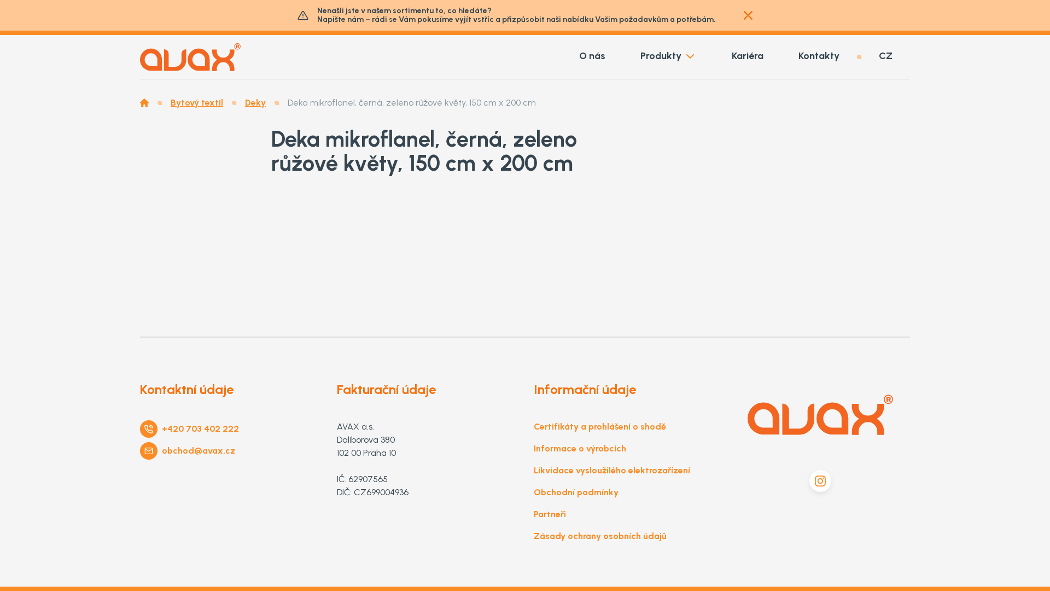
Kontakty (818, 56)
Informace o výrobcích (580, 448)
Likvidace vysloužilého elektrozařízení (612, 470)
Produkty (660, 56)
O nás (592, 56)
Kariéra (747, 56)
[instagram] (820, 481)
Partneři (550, 514)
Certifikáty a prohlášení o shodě (600, 426)
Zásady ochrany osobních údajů (600, 536)
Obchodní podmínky (576, 492)
